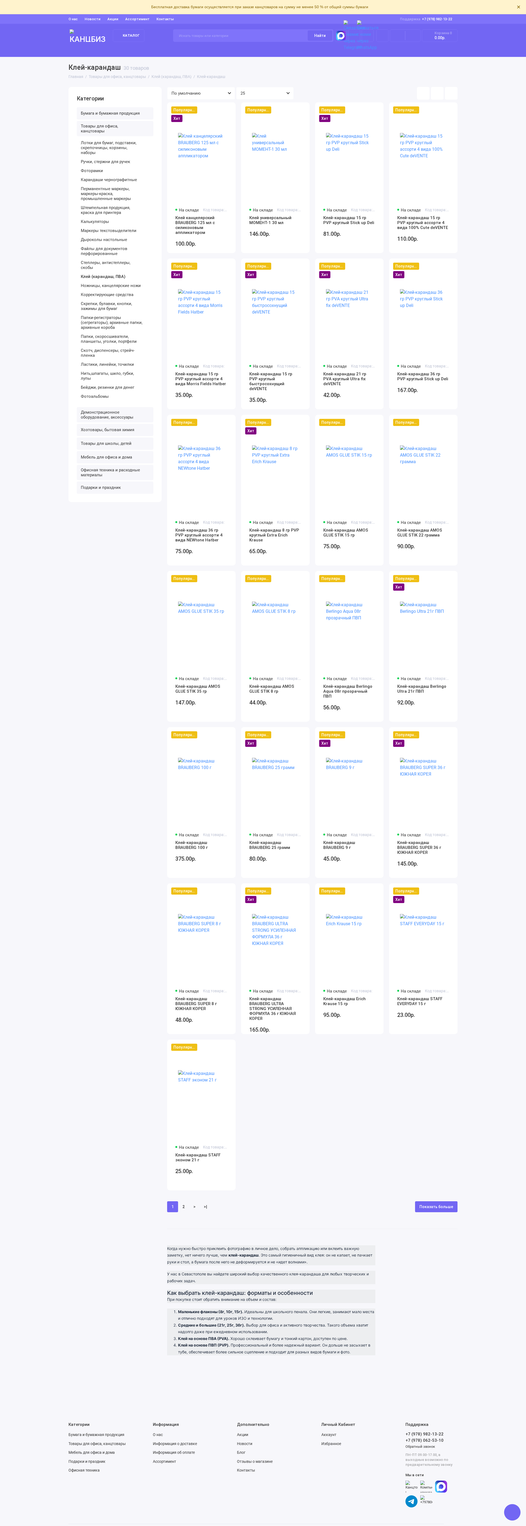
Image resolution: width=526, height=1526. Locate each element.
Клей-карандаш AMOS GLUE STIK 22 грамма (419, 533)
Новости (93, 19)
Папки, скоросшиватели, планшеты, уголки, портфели (109, 339)
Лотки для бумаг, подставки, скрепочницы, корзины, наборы (108, 147)
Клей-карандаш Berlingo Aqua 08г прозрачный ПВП (347, 691)
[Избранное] (412, 35)
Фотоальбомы (95, 396)
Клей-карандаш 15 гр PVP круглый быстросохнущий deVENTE (270, 381)
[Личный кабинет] (382, 35)
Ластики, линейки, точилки (107, 364)
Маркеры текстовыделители (108, 230)
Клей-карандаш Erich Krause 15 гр (344, 1001)
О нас (158, 1434)
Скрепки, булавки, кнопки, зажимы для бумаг (106, 306)
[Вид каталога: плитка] (423, 93)
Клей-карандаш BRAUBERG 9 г (339, 845)
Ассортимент (137, 19)
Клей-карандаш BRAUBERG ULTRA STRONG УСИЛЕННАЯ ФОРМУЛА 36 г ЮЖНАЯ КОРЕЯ (272, 1008)
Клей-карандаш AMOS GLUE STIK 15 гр (345, 533)
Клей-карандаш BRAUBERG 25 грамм (269, 845)
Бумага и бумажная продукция (121, 49)
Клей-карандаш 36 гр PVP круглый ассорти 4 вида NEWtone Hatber (198, 535)
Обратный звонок (420, 1446)
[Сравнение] (397, 35)
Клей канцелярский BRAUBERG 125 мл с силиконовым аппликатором (195, 225)
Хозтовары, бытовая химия (107, 429)
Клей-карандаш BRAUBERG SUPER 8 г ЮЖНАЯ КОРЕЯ (196, 1003)
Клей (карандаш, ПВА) (103, 276)
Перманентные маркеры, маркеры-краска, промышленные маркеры (106, 193)
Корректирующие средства (107, 294)
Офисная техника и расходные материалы (110, 472)
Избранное (331, 1443)
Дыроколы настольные (104, 239)
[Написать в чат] (512, 1512)
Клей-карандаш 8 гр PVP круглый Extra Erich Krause (274, 535)
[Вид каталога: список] (437, 93)
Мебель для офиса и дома (106, 457)
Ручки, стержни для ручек (105, 161)
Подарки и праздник (101, 487)
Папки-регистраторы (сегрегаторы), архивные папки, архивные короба (111, 322)
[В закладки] (227, 110)
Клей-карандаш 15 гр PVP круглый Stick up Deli (348, 220)
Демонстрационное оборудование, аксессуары (282, 49)
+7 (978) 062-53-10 (424, 1440)
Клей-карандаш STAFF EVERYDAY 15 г (419, 1001)
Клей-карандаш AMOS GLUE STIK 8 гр (271, 689)
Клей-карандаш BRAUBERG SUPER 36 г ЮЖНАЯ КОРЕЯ (419, 847)
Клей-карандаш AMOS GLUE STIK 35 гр (197, 689)
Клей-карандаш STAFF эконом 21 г (198, 1157)
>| (205, 1207)
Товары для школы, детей (429, 49)
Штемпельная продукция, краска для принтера (105, 210)
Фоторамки (92, 170)
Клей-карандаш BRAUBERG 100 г (191, 845)
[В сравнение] (218, 110)
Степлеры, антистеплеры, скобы (105, 265)
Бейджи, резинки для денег (107, 387)
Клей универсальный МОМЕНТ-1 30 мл (270, 220)
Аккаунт (328, 1434)
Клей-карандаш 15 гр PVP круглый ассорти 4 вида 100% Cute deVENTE (422, 222)
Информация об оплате (174, 1452)
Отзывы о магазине (255, 1461)
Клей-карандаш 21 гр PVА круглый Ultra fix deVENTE (344, 379)
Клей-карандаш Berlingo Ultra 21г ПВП (421, 689)
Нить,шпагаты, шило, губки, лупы (107, 376)
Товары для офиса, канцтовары (193, 49)
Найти (320, 35)
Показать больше (436, 1207)
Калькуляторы (95, 221)
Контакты (165, 19)
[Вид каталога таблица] (451, 93)
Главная (76, 49)
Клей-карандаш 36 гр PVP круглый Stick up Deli (422, 376)
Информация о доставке (175, 1443)
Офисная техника (84, 1470)
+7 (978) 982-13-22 (426, 19)
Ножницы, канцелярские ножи (111, 285)
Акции (112, 19)
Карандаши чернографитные (109, 179)
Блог (241, 1452)
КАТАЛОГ (131, 35)
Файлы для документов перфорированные (104, 251)
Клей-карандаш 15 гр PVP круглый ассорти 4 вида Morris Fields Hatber (200, 379)
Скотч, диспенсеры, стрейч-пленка (108, 353)
